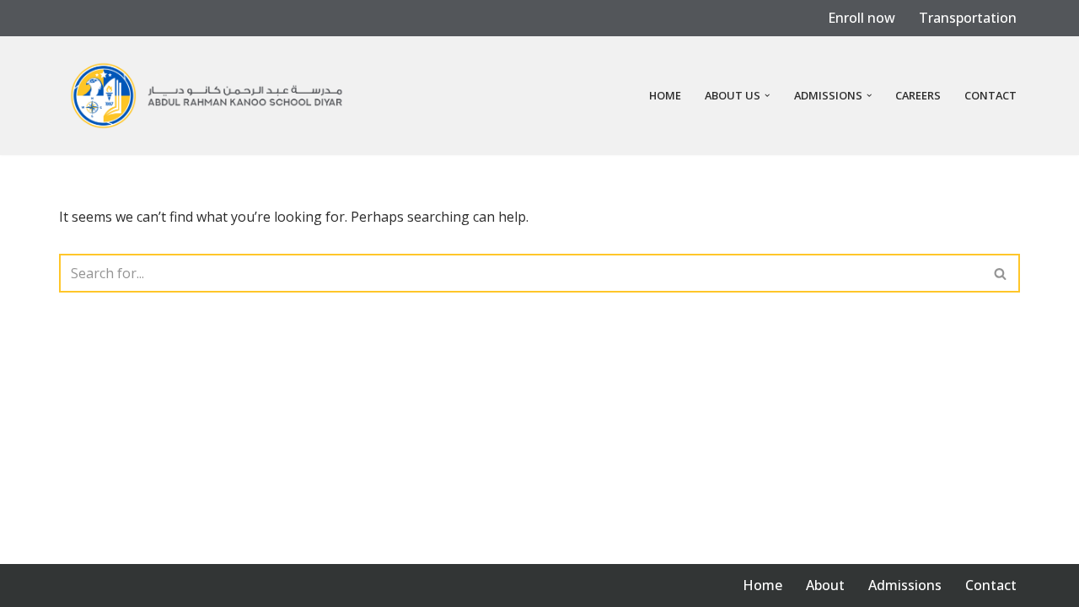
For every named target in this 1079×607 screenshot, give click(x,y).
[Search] (1001, 273)
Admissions (905, 585)
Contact (990, 95)
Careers (918, 95)
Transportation (968, 17)
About (825, 585)
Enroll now (861, 17)
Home (665, 95)
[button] (767, 95)
